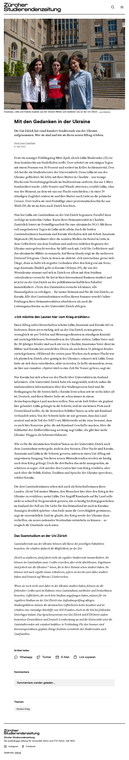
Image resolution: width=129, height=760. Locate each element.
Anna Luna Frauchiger (24, 143)
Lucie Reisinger (104, 112)
